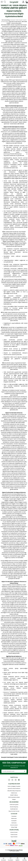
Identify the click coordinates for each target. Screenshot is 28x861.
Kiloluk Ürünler (14, 832)
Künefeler (14, 816)
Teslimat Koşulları (14, 804)
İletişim (14, 799)
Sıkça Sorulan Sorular (14, 811)
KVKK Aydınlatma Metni (14, 797)
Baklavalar (14, 818)
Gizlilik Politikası (14, 795)
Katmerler (14, 823)
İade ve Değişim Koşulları (14, 786)
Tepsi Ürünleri (14, 836)
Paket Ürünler (14, 834)
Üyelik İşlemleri (14, 809)
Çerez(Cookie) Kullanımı (14, 788)
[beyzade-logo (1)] (14, 841)
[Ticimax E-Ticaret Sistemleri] (14, 855)
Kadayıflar (14, 820)
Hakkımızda (14, 793)
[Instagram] (15, 780)
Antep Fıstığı (14, 827)
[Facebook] (9, 780)
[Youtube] (19, 780)
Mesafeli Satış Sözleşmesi (14, 790)
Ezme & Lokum (14, 825)
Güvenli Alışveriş (14, 807)
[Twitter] (12, 780)
